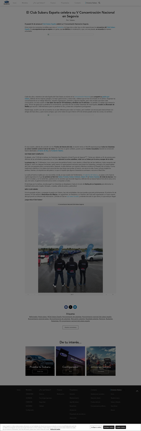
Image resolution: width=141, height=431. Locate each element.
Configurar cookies (96, 427)
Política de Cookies (55, 429)
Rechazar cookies (109, 427)
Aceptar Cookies (120, 427)
